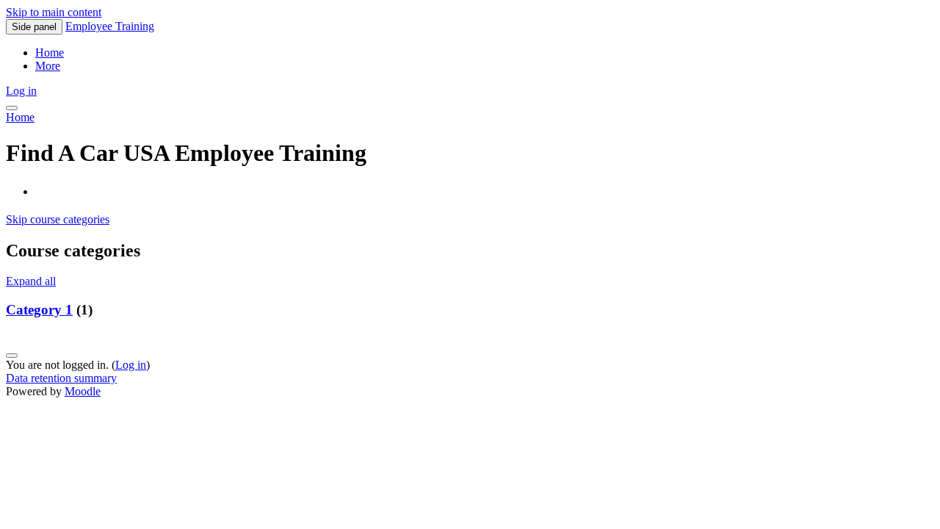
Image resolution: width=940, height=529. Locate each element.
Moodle (83, 391)
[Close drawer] (12, 108)
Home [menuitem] (49, 52)
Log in (21, 90)
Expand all (31, 281)
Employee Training (109, 26)
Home (20, 117)
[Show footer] (12, 355)
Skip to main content (53, 12)
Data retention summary (61, 378)
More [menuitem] (47, 66)
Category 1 (39, 309)
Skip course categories (57, 219)
